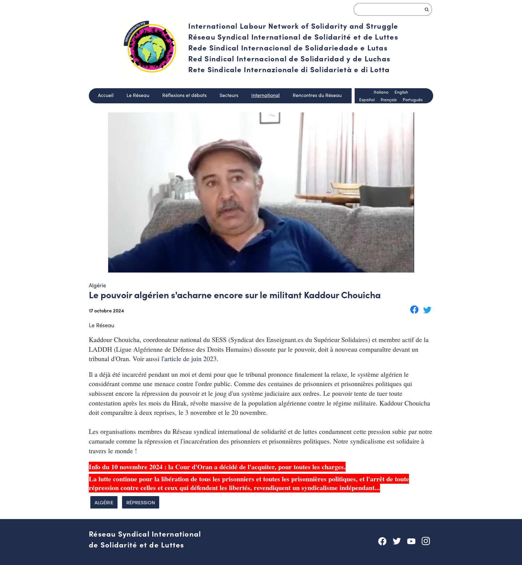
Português (413, 99)
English (401, 92)
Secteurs (229, 95)
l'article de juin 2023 (189, 358)
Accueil (106, 95)
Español (367, 99)
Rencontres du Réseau (317, 95)
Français (389, 99)
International (265, 95)
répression (140, 502)
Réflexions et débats (184, 95)
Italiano (381, 92)
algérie (104, 502)
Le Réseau (138, 95)
